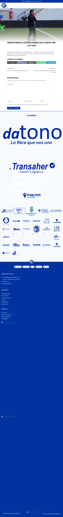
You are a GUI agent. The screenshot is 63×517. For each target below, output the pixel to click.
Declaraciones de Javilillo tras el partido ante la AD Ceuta (45, 70)
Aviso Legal (4, 312)
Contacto (3, 299)
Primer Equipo (31, 40)
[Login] (58, 5)
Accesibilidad (4, 318)
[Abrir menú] (60, 5)
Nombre (10, 101)
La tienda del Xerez (5, 293)
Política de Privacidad (6, 314)
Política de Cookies (5, 316)
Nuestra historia (5, 304)
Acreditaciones (4, 302)
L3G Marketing (56, 513)
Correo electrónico (29, 101)
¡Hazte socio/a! (4, 295)
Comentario (11, 84)
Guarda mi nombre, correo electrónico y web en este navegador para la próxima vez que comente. (28, 104)
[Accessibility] (1, 16)
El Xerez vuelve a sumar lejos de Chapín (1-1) (17, 69)
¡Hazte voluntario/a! (6, 297)
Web (42, 101)
